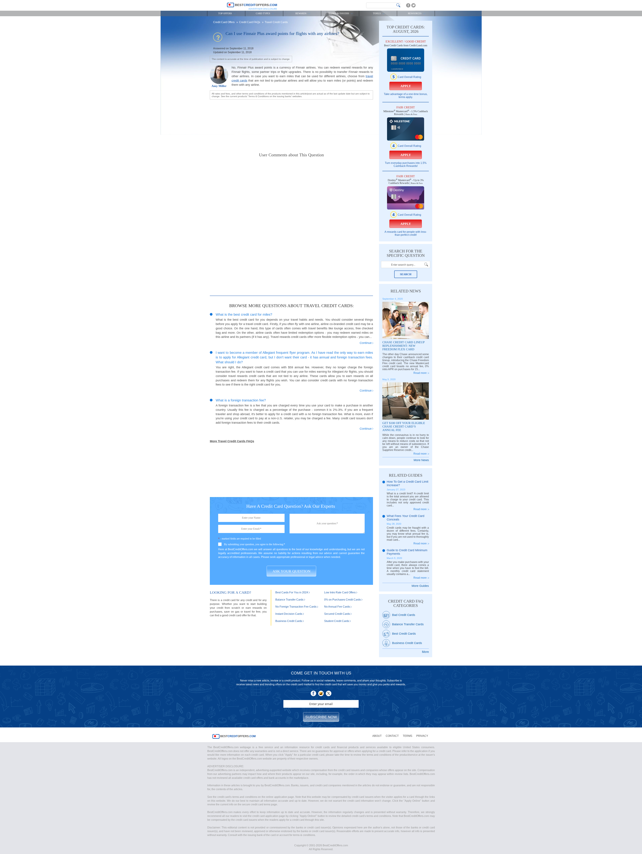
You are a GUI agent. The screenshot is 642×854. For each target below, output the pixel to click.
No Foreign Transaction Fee (295, 606)
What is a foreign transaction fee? (241, 400)
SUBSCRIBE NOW (321, 717)
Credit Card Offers (224, 22)
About (377, 735)
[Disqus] (291, 203)
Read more (420, 372)
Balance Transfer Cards (408, 624)
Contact (392, 735)
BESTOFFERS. (238, 736)
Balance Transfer (289, 599)
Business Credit (288, 621)
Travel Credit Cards (276, 22)
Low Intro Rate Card (340, 592)
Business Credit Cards (407, 643)
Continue (366, 343)
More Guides (420, 586)
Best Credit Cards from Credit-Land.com (405, 45)
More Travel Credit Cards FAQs (232, 441)
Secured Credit (337, 613)
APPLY (405, 86)
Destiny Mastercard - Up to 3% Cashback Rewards (406, 181)
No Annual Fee (337, 606)
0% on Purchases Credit (342, 599)
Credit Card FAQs (250, 22)
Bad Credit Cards (403, 615)
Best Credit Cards (404, 633)
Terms (407, 735)
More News (421, 460)
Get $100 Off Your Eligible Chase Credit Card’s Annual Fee (403, 426)
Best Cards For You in (291, 592)
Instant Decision (288, 613)
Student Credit (336, 621)
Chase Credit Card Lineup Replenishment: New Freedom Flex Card (403, 346)
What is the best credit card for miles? (244, 314)
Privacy (422, 735)
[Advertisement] (291, 123)
